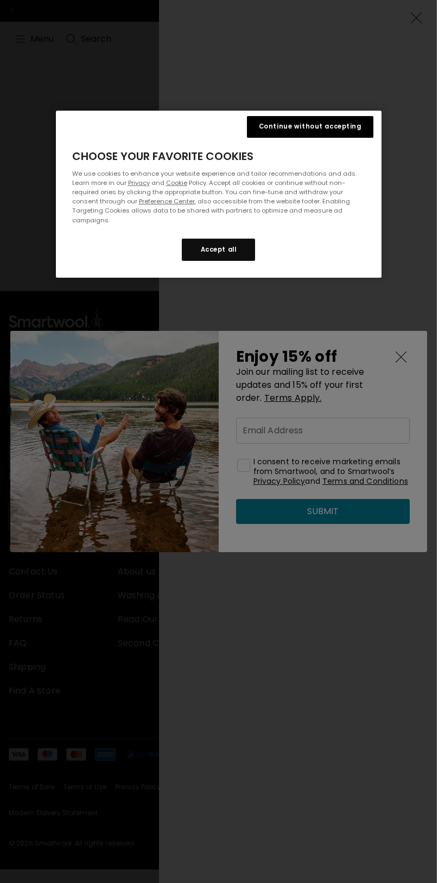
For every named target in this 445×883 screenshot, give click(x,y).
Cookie (176, 182)
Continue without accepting (310, 126)
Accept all (219, 249)
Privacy (139, 182)
